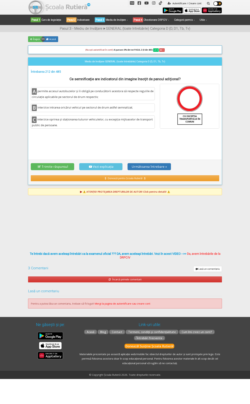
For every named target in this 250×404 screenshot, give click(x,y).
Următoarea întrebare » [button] (149, 167)
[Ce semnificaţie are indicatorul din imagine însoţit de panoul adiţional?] (189, 106)
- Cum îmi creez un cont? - (197, 332)
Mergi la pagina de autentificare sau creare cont (122, 303)
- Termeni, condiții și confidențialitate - (152, 332)
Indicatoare (78, 19)
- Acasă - (90, 332)
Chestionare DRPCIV (150, 19)
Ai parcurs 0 (105, 49)
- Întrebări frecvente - (149, 338)
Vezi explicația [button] (103, 167)
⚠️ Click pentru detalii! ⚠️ (126, 191)
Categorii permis (183, 19)
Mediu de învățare (111, 19)
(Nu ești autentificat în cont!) (99, 49)
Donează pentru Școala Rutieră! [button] (125, 178)
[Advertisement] (125, 143)
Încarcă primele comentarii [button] (126, 279)
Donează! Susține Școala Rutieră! (149, 346)
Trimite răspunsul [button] (54, 167)
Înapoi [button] (36, 39)
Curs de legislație (46, 19)
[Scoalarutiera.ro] (59, 7)
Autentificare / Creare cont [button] (187, 3)
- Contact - (117, 332)
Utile (202, 19)
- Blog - (103, 332)
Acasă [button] (52, 39)
